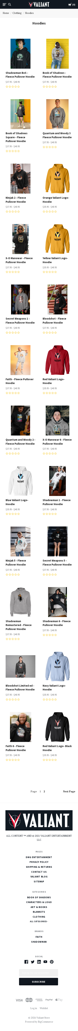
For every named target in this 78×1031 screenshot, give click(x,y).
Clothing (17, 13)
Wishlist (44, 1008)
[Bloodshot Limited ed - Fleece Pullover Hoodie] (20, 666)
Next (69, 791)
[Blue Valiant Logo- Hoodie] (20, 481)
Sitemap (39, 881)
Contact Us (39, 871)
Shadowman (39, 941)
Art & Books (39, 907)
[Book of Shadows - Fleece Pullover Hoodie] (57, 54)
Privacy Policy (39, 862)
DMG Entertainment (39, 857)
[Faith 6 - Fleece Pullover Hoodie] (20, 727)
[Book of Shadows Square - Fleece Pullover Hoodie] (20, 114)
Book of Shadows (39, 897)
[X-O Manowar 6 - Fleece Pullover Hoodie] (57, 421)
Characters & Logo (39, 902)
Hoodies (29, 13)
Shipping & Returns (39, 866)
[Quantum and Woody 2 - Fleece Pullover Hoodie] (20, 421)
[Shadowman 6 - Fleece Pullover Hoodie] (57, 602)
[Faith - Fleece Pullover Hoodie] (20, 360)
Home (6, 13)
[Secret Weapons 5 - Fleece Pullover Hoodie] (57, 541)
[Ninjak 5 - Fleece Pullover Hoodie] (20, 541)
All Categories (38, 921)
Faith (39, 936)
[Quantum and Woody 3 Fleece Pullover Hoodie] (57, 114)
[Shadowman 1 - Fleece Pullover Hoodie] (57, 481)
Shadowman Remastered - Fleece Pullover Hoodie (19, 625)
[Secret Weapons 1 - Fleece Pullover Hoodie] (20, 299)
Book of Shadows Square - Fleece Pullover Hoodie (16, 137)
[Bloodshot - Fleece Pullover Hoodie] (57, 299)
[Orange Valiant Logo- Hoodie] (57, 179)
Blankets (39, 911)
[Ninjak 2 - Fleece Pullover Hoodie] (20, 179)
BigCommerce (45, 1021)
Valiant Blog (39, 876)
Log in (33, 1008)
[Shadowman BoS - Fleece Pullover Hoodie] (20, 54)
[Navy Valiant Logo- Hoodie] (57, 666)
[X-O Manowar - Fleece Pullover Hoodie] (20, 239)
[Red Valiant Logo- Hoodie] (57, 360)
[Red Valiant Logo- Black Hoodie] (57, 727)
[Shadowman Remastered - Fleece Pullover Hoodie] (20, 602)
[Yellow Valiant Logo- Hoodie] (57, 239)
